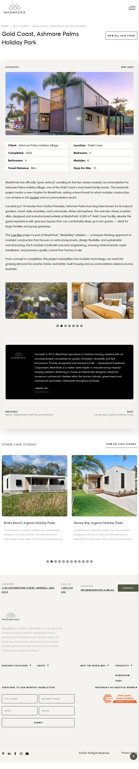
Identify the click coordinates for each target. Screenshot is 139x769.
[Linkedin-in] (9, 753)
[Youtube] (27, 753)
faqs (118, 680)
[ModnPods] (14, 9)
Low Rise (16, 235)
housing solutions (15, 665)
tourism (34, 197)
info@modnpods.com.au (97, 590)
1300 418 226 (67, 589)
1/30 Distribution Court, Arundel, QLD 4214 (28, 589)
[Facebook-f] (15, 753)
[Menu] (132, 8)
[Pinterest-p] (3, 753)
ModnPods (8, 628)
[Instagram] (21, 753)
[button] (57, 326)
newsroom (122, 675)
